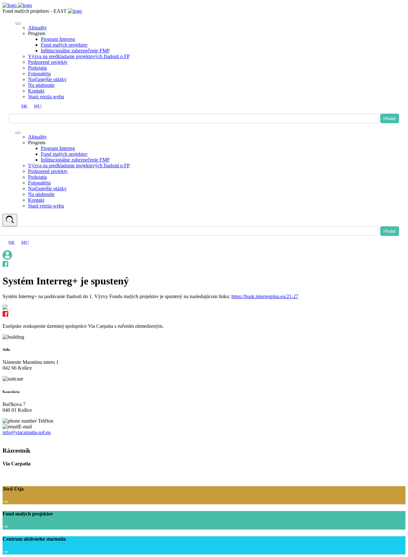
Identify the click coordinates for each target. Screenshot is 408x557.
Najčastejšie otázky (47, 79)
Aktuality (37, 27)
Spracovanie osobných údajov (29, 438)
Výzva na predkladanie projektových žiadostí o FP (79, 56)
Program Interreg (58, 39)
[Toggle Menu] (17, 24)
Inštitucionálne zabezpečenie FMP (75, 50)
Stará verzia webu (46, 96)
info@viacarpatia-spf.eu (27, 432)
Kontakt (36, 91)
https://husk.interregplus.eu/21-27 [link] (264, 296)
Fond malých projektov (64, 45)
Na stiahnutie (41, 85)
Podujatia (37, 68)
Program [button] (36, 33)
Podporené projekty (48, 62)
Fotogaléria (39, 73)
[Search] (10, 220)
